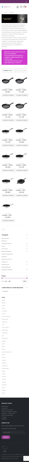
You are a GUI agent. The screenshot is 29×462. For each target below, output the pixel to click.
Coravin (3, 313)
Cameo (3, 308)
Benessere (4, 238)
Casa (3, 246)
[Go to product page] (8, 80)
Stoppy (3, 371)
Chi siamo (4, 417)
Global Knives (5, 330)
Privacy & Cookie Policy (7, 415)
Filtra (25, 281)
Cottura (6, 88)
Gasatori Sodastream (6, 254)
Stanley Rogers (5, 368)
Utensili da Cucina (6, 269)
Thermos (4, 376)
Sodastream (5, 365)
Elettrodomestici (5, 251)
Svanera (4, 374)
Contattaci (4, 419)
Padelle (9, 88)
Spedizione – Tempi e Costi (8, 413)
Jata (3, 335)
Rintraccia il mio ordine (7, 410)
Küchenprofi (5, 338)
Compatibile (5, 291)
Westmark (4, 384)
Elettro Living (5, 319)
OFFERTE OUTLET (6, 259)
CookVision (4, 311)
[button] (3, 6)
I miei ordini (4, 408)
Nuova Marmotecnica (7, 352)
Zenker (3, 393)
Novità (3, 256)
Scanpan (4, 360)
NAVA (3, 346)
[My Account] (17, 7)
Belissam (4, 302)
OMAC (3, 354)
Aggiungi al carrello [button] (8, 95)
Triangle (4, 382)
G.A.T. (3, 324)
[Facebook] (26, 1)
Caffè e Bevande (5, 243)
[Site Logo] (7, 7)
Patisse (3, 357)
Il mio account (5, 406)
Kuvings (4, 341)
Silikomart (4, 363)
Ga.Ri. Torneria (5, 327)
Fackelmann (4, 322)
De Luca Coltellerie (6, 316)
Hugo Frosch (5, 333)
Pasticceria (4, 264)
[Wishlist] (21, 7)
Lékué (3, 343)
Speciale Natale (5, 267)
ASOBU (3, 300)
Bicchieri (3, 241)
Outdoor (4, 262)
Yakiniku (4, 390)
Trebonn (4, 379)
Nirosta (3, 349)
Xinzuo (3, 387)
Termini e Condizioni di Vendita (9, 411)
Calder (3, 305)
